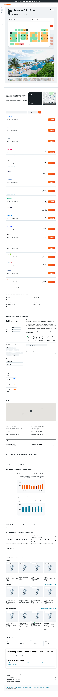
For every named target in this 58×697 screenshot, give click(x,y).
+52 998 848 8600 (12, 16)
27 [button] (10, 41)
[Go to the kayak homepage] (7, 4)
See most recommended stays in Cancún (48, 608)
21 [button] (13, 38)
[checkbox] (11, 374)
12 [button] (27, 32)
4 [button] (24, 30)
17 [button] (21, 35)
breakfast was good (9, 350)
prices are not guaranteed (28, 674)
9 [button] (44, 32)
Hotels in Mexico (25, 687)
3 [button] (21, 30)
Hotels (12, 687)
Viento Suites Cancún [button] (48, 599)
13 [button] (10, 35)
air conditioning (13, 352)
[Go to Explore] (1, 16)
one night (13, 355)
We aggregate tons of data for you (13, 679)
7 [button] (13, 32)
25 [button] (24, 38)
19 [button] (27, 35)
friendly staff (16, 350)
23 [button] (18, 38)
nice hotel (8, 352)
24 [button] (21, 38)
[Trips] (1, 21)
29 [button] (16, 41)
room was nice (13, 347)
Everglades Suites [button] (9, 622)
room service (8, 355)
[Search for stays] (1, 10)
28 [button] (13, 41)
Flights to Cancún (11, 662)
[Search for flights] (1, 8)
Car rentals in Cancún (27, 662)
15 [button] (16, 35)
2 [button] (44, 30)
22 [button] (16, 38)
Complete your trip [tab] (10, 655)
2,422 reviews (15, 13)
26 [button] (27, 38)
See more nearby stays (52, 560)
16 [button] (44, 35)
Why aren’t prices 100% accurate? (13, 681)
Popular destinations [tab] (20, 655)
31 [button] (47, 41)
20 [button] (10, 38)
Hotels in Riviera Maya (40, 687)
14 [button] (13, 35)
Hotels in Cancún (42, 662)
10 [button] (21, 32)
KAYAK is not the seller (11, 677)
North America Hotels (17, 687)
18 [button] (24, 35)
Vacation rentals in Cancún (12, 664)
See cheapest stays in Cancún (50, 584)
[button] (57, 1)
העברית (39, 1)
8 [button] (16, 32)
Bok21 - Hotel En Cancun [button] (35, 575)
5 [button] (33, 32)
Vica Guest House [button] (34, 599)
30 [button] (19, 41)
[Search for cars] (1, 12)
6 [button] (36, 32)
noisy (17, 355)
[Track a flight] (1, 18)
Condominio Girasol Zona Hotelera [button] (23, 575)
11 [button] (24, 32)
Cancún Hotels (48, 687)
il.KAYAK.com (8, 687)
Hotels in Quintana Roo (32, 687)
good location (20, 352)
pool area (7, 347)
